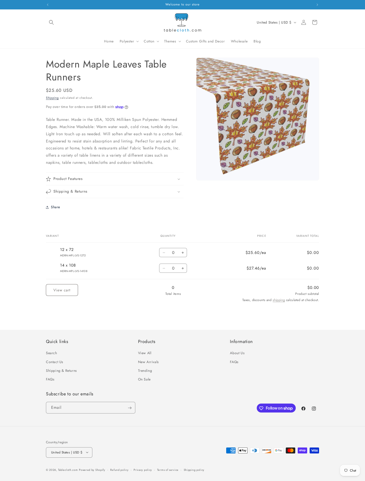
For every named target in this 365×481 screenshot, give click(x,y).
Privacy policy (143, 470)
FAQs (50, 379)
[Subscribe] (129, 408)
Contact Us (54, 361)
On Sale (144, 379)
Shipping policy (194, 470)
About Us (237, 352)
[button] (51, 22)
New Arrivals (148, 361)
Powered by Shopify (92, 470)
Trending (145, 370)
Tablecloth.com (68, 470)
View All (144, 352)
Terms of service (168, 470)
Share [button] (55, 207)
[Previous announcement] (47, 4)
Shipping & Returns (61, 370)
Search (51, 352)
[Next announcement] (317, 4)
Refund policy (119, 470)
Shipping (52, 98)
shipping (279, 300)
